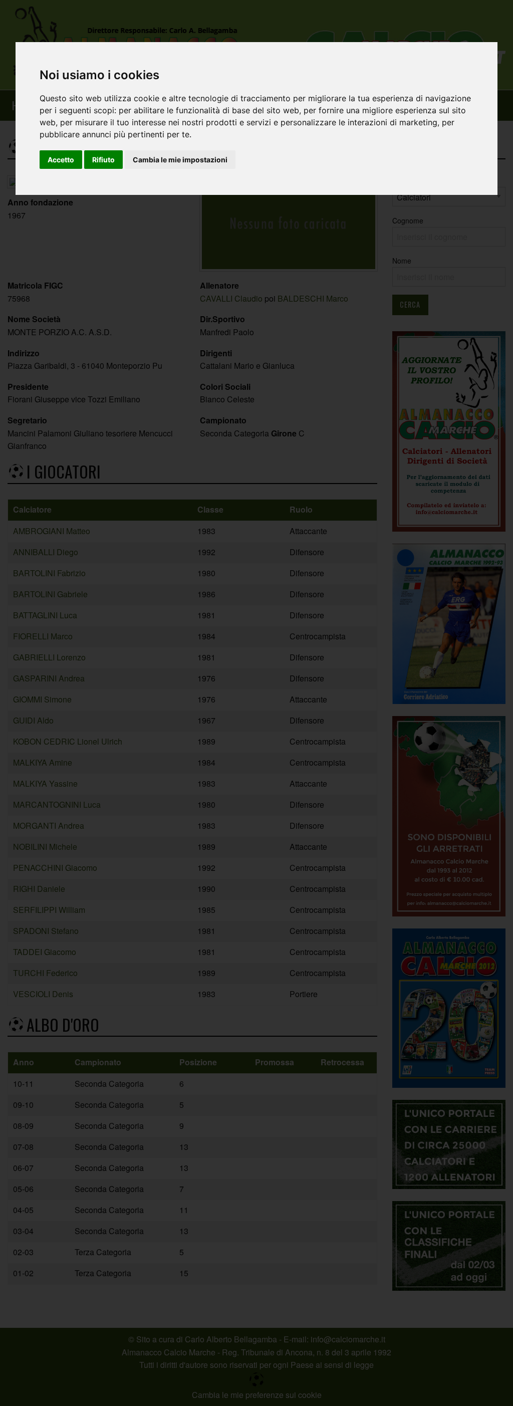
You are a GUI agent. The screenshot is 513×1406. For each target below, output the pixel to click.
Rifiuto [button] (103, 159)
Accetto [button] (61, 159)
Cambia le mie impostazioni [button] (180, 159)
